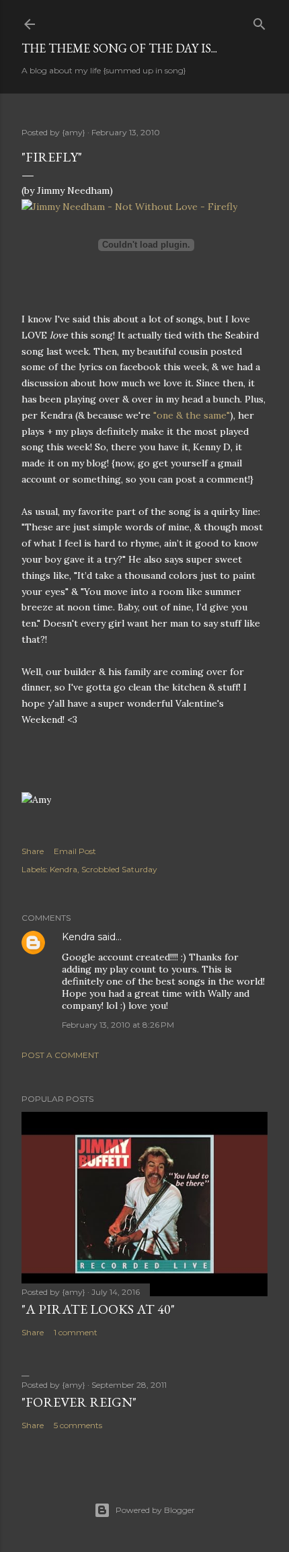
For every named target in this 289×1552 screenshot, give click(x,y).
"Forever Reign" (79, 1402)
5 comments (78, 1425)
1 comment (75, 1332)
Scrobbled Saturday (119, 869)
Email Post (75, 851)
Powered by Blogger (155, 1510)
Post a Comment (60, 1055)
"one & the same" (191, 415)
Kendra (63, 869)
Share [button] (33, 851)
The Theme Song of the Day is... (119, 48)
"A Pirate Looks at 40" (98, 1309)
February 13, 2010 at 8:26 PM (118, 1025)
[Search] (259, 21)
